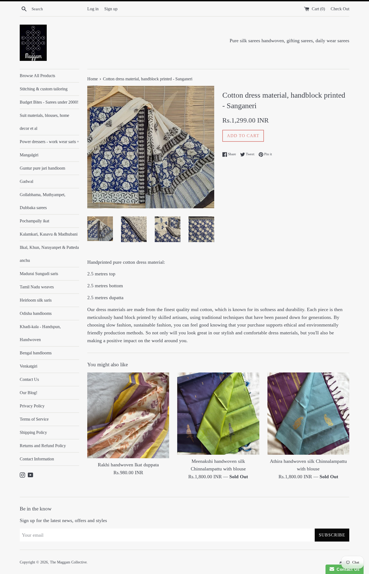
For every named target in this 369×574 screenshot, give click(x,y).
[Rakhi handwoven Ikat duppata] (128, 415)
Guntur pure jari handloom (42, 168)
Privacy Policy (32, 406)
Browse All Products (37, 75)
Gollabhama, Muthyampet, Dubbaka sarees (42, 201)
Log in (93, 8)
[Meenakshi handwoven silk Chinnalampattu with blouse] (218, 413)
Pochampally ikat (34, 221)
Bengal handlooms (36, 353)
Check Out (340, 8)
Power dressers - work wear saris (49, 141)
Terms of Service (34, 419)
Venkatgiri (28, 366)
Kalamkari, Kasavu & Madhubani (49, 234)
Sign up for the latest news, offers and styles (63, 520)
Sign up (111, 8)
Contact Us (29, 379)
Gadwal (26, 181)
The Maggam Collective (68, 562)
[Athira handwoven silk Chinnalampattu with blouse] (308, 413)
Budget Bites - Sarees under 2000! (49, 102)
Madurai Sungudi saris (39, 273)
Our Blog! (28, 392)
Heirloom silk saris (36, 300)
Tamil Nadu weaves (37, 287)
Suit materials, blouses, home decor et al (44, 122)
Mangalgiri (29, 155)
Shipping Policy (33, 432)
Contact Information (37, 459)
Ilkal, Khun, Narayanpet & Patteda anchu (49, 254)
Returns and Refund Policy (43, 445)
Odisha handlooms (36, 313)
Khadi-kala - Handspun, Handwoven (40, 333)
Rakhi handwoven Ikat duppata (128, 464)
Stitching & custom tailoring (44, 89)
